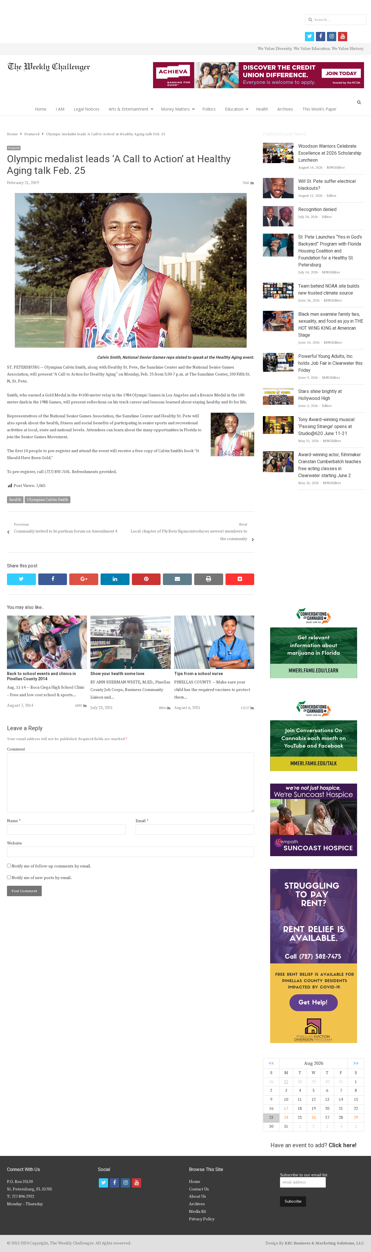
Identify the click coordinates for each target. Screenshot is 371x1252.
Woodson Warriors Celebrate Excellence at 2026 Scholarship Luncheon (329, 153)
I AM (60, 109)
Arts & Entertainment (128, 109)
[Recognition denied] (278, 209)
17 (286, 1108)
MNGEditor (336, 167)
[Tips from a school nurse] (214, 619)
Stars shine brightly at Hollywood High (320, 395)
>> (356, 1063)
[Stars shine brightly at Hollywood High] (278, 391)
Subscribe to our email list (303, 1174)
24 (286, 1117)
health (15, 499)
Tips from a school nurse (198, 674)
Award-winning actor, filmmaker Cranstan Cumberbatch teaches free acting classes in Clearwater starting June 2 (329, 465)
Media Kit (197, 1211)
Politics (209, 109)
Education (234, 109)
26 (314, 1117)
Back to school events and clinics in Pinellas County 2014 (41, 676)
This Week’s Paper (319, 109)
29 (356, 1117)
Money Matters (175, 109)
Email (142, 821)
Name (14, 821)
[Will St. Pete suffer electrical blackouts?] (278, 181)
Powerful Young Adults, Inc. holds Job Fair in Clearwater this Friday (330, 363)
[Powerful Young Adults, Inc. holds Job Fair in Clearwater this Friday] (278, 356)
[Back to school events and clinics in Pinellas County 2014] (47, 619)
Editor (332, 196)
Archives (285, 109)
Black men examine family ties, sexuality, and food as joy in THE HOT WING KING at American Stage (330, 325)
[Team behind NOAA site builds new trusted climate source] (278, 286)
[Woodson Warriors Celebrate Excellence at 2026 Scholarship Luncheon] (278, 146)
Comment (16, 749)
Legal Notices (86, 109)
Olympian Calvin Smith (47, 499)
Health (262, 109)
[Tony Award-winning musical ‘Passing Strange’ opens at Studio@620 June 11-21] (278, 419)
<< (271, 1063)
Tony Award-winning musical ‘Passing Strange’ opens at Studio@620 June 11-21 (326, 426)
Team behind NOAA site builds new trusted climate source (328, 290)
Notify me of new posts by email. (42, 878)
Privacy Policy (201, 1219)
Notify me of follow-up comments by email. (51, 866)
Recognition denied (317, 209)
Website (14, 843)
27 (286, 1082)
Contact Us (199, 1189)
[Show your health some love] (130, 619)
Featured (13, 148)
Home (40, 109)
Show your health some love (117, 674)
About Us (197, 1196)
